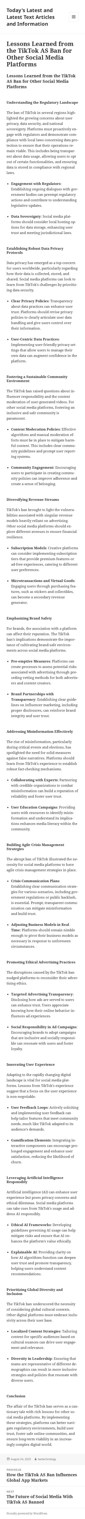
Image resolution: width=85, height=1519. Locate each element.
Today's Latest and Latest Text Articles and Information (31, 17)
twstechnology (47, 1459)
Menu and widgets (73, 21)
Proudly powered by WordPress (27, 1513)
